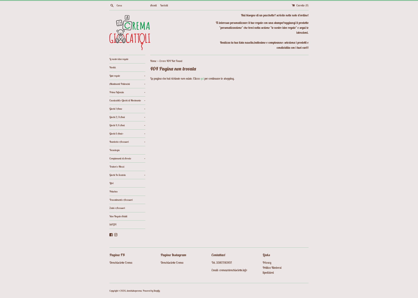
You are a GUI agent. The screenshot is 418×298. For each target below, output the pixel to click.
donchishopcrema (134, 290)
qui (202, 78)
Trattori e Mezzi (116, 166)
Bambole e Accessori (127, 141)
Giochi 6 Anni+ (127, 133)
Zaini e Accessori (117, 208)
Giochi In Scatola (127, 175)
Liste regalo (127, 75)
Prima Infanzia (127, 92)
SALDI (112, 224)
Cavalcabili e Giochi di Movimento (127, 100)
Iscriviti (164, 5)
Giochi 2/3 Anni (127, 117)
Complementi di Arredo (127, 158)
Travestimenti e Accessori (121, 199)
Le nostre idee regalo (118, 59)
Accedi (153, 5)
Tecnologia (114, 150)
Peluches (113, 191)
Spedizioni (268, 272)
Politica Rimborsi (272, 268)
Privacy (267, 262)
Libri (111, 183)
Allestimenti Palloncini (127, 83)
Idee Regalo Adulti (118, 216)
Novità (112, 67)
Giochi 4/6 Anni (127, 125)
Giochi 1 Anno (127, 108)
